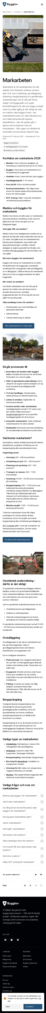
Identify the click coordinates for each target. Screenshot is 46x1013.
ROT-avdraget (8, 526)
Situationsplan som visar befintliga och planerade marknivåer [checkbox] (21, 308)
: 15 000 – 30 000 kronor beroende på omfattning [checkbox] (24, 480)
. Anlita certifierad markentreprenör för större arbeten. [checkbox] (23, 422)
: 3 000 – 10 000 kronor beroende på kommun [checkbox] (22, 506)
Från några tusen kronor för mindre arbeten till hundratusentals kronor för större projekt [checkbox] (24, 191)
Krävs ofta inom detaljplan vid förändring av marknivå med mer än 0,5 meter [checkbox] (24, 164)
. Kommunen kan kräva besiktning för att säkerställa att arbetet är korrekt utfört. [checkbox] (24, 429)
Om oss (5, 980)
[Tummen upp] (35, 874)
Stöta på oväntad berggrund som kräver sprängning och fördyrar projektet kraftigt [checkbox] (22, 618)
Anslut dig (6, 984)
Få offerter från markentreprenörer (18, 540)
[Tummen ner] (41, 874)
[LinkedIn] (25, 885)
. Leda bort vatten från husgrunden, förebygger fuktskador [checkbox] (20, 752)
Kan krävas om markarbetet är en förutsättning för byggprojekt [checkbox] (23, 171)
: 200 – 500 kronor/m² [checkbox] (21, 466)
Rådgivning (7, 959)
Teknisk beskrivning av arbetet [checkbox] (18, 318)
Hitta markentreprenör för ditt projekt (18, 326)
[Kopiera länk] (41, 885)
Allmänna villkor (8, 987)
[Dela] (35, 885)
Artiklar (25, 966)
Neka (8, 1007)
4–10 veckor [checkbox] (19, 180)
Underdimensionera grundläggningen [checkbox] (21, 609)
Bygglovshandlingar (10, 963)
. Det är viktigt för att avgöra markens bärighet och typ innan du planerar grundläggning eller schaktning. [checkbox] (24, 385)
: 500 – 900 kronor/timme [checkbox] (20, 457)
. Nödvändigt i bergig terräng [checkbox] (24, 757)
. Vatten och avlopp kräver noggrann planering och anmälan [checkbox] (24, 769)
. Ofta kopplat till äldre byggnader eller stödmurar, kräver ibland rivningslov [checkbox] (24, 776)
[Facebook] (30, 885)
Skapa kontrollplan (9, 966)
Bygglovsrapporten (14, 414)
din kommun (19, 251)
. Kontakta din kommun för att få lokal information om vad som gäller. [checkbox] (23, 374)
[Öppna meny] (42, 4)
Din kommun (27, 959)
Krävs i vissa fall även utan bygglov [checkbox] (24, 176)
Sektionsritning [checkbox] (12, 314)
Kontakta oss (7, 991)
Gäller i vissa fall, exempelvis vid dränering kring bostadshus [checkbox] (23, 199)
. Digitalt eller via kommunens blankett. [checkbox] (20, 401)
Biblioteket (27, 956)
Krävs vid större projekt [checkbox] (21, 184)
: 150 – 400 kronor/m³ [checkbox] (23, 461)
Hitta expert (7, 956)
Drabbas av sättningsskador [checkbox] (17, 613)
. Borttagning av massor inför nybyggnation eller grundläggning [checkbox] (23, 745)
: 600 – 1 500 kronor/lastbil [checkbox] (21, 473)
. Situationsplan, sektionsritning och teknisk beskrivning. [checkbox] (21, 394)
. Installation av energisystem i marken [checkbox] (22, 762)
